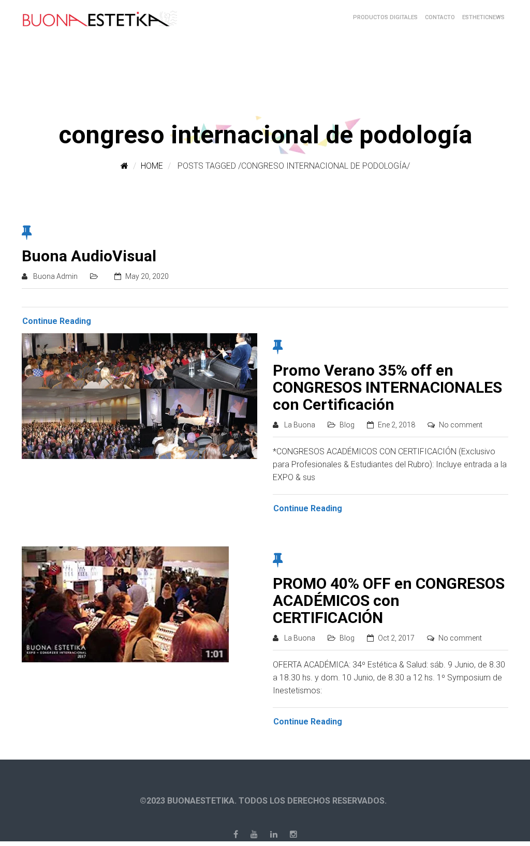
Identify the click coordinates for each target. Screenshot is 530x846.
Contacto (440, 17)
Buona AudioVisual (89, 256)
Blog (347, 425)
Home (152, 166)
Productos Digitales (385, 17)
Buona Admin (55, 276)
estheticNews (483, 17)
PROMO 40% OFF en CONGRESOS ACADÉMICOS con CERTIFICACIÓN (389, 600)
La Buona (299, 425)
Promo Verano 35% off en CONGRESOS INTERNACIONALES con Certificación (387, 387)
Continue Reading (56, 321)
